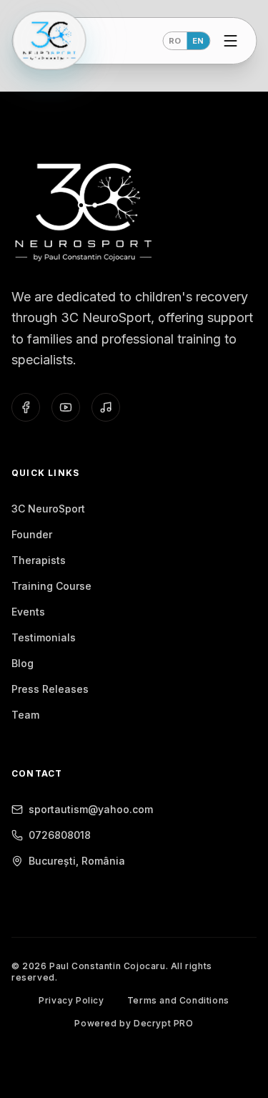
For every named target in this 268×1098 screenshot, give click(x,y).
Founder (31, 534)
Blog (22, 663)
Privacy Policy (71, 1000)
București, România (77, 861)
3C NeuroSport (48, 508)
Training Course (51, 586)
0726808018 (60, 835)
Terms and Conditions (178, 1000)
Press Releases (50, 689)
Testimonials (43, 637)
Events (28, 612)
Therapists (38, 560)
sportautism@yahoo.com (91, 809)
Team (25, 715)
